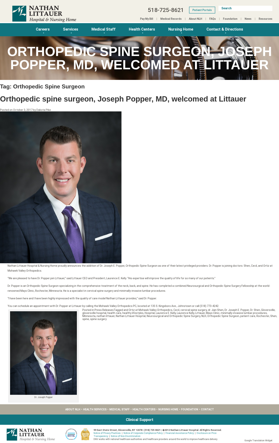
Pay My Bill (146, 18)
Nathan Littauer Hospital (131, 316)
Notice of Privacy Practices (107, 433)
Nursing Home (180, 29)
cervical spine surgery (193, 309)
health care (114, 313)
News (248, 18)
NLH (203, 316)
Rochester (262, 316)
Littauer (200, 313)
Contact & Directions (224, 29)
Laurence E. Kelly (166, 313)
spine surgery (98, 319)
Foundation (230, 18)
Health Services (94, 409)
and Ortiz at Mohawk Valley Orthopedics (148, 309)
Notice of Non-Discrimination (125, 436)
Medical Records (171, 18)
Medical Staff (103, 29)
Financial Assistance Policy (180, 433)
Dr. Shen (255, 309)
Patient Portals (202, 10)
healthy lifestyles (132, 313)
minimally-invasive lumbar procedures (244, 313)
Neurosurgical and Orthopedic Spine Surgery (173, 316)
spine (85, 319)
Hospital (150, 313)
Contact (207, 409)
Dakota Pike (43, 109)
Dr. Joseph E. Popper (237, 309)
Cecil (176, 309)
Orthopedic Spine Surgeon (223, 316)
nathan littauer (106, 316)
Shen (273, 316)
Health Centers (142, 29)
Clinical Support (139, 419)
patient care (247, 316)
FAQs (212, 18)
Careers (43, 29)
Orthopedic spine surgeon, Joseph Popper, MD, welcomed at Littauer (123, 99)
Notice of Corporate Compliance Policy (143, 433)
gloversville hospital (94, 313)
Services (70, 29)
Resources (265, 18)
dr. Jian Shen (215, 309)
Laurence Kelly (185, 313)
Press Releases (104, 309)
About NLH (195, 18)
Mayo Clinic (213, 313)
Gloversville (268, 309)
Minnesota (88, 316)
